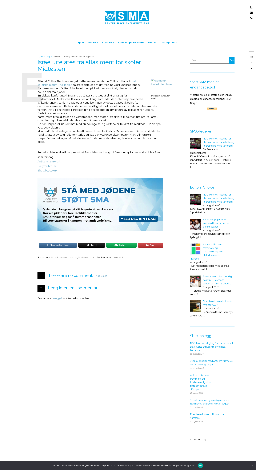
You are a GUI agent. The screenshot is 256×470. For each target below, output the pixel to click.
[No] (252, 465)
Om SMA (93, 42)
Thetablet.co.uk (47, 170)
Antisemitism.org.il (48, 161)
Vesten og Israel (86, 57)
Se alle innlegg (198, 439)
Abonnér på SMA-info (131, 42)
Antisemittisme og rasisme (65, 57)
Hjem (81, 42)
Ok (200, 465)
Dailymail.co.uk (46, 166)
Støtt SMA (108, 42)
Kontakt (152, 42)
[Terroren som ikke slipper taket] (251, 68)
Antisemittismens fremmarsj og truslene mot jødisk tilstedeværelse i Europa (200, 382)
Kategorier (169, 42)
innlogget (57, 298)
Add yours (101, 276)
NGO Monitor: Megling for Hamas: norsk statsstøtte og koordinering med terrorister (211, 347)
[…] (191, 167)
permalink (118, 257)
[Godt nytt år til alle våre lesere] (251, 63)
